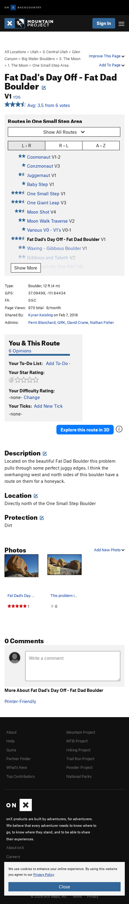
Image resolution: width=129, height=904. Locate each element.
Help (10, 740)
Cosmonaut (38, 157)
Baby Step (37, 184)
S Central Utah (55, 51)
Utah (34, 51)
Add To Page (110, 64)
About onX (15, 847)
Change (32, 397)
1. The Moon (18, 65)
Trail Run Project (80, 758)
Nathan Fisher (102, 322)
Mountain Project (80, 732)
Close (64, 886)
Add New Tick (48, 406)
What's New (16, 767)
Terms (77, 896)
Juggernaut (38, 175)
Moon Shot (38, 212)
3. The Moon (69, 58)
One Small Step (43, 193)
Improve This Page (105, 55)
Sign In (104, 23)
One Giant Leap (43, 202)
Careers (13, 856)
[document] (64, 878)
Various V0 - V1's (44, 230)
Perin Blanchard (42, 322)
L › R (26, 145)
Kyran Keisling (40, 314)
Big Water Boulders (38, 58)
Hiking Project (78, 749)
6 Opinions (20, 350)
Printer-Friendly (20, 701)
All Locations (15, 51)
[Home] (31, 23)
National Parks (79, 776)
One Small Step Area (50, 65)
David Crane (77, 322)
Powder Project (79, 767)
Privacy (92, 896)
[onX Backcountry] (23, 7)
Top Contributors (20, 776)
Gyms (11, 749)
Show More (25, 267)
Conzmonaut (40, 166)
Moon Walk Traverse (47, 221)
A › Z (101, 145)
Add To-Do (57, 363)
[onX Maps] (19, 809)
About (11, 732)
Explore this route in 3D (85, 429)
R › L (63, 145)
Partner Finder (18, 758)
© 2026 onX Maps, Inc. (49, 896)
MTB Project (77, 740)
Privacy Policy (43, 875)
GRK (61, 322)
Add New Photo (108, 549)
